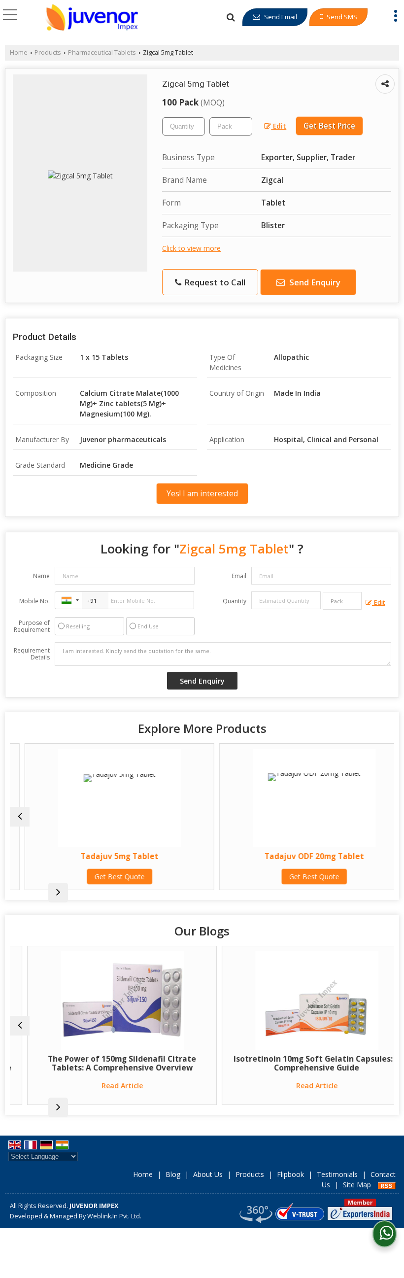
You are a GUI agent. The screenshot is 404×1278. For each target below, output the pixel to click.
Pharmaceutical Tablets (102, 52)
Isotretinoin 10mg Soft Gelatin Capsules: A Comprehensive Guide (300, 1063)
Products (47, 52)
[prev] (20, 817)
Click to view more (191, 248)
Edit (278, 126)
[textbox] (230, 126)
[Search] (231, 17)
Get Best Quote (105, 876)
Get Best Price (329, 126)
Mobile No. (34, 601)
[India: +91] (68, 600)
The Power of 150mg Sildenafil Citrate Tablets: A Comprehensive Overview (105, 1063)
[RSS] (387, 1184)
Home (19, 52)
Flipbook (290, 1174)
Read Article (105, 1085)
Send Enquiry (313, 282)
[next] (58, 892)
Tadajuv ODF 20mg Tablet (299, 856)
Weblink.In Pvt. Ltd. (114, 1216)
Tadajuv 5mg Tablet (105, 856)
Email (239, 576)
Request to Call (213, 282)
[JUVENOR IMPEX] (91, 17)
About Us (208, 1174)
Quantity (234, 601)
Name (41, 576)
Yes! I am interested (202, 493)
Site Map (357, 1184)
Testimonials (337, 1174)
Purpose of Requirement (32, 626)
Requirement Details (32, 654)
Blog (173, 1174)
